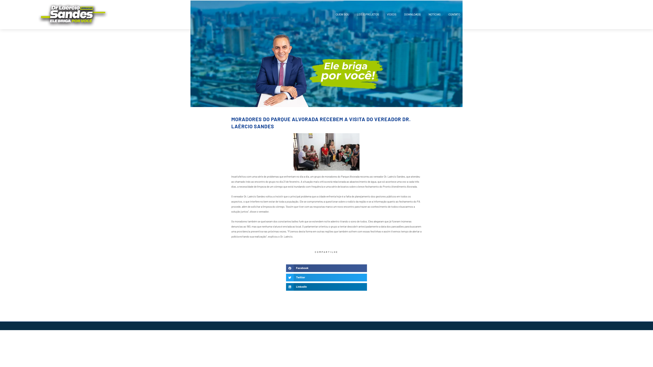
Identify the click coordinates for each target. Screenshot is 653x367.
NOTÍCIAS (435, 14)
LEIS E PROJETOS (368, 14)
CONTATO (454, 14)
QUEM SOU (342, 14)
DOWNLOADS (412, 14)
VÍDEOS (391, 14)
